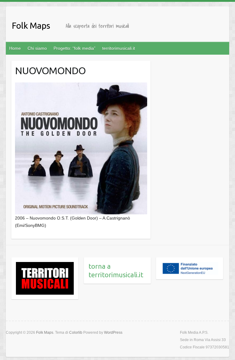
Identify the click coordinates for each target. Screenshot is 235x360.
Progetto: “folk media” (74, 48)
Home (15, 48)
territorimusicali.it (118, 48)
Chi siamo (37, 48)
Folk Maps (31, 25)
